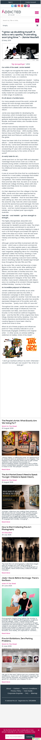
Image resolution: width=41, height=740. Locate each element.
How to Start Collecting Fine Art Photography (16, 528)
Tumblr (25, 6)
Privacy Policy (16, 691)
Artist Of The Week (9, 583)
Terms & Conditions (29, 688)
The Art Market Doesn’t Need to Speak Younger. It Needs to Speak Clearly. (19, 475)
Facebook (15, 6)
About (8, 688)
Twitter (12, 6)
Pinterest (22, 6)
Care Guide (28, 691)
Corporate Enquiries (15, 693)
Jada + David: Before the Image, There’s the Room (20, 579)
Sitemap (34, 693)
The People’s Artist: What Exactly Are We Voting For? (19, 422)
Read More (6, 469)
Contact (28, 6)
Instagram (19, 6)
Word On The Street (9, 426)
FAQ (26, 693)
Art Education (7, 532)
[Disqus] (20, 392)
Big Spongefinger (18, 64)
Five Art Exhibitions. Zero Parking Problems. (17, 639)
